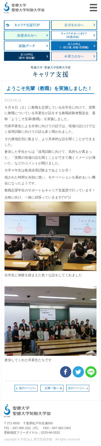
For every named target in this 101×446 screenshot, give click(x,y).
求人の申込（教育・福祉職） (27, 56)
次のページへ (76, 388)
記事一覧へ (52, 388)
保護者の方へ (27, 35)
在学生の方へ (74, 25)
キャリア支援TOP (27, 25)
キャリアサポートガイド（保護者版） (74, 35)
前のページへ (27, 388)
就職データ (27, 45)
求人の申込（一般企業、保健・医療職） (74, 45)
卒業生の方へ (74, 56)
